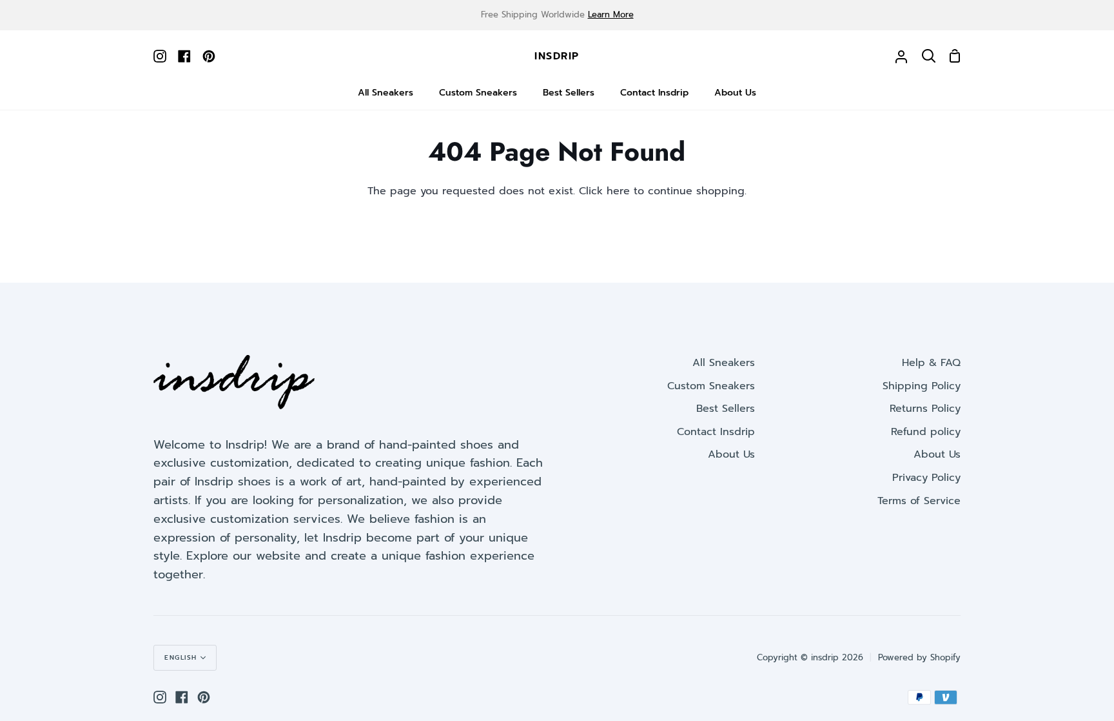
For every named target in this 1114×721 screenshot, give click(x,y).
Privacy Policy (926, 477)
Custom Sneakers (711, 386)
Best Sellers (725, 408)
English (180, 657)
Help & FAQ (931, 363)
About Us (731, 454)
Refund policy (926, 432)
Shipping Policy (922, 386)
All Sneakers (723, 363)
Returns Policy (925, 408)
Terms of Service (919, 501)
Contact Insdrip (716, 432)
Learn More (611, 14)
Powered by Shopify (919, 657)
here (618, 191)
